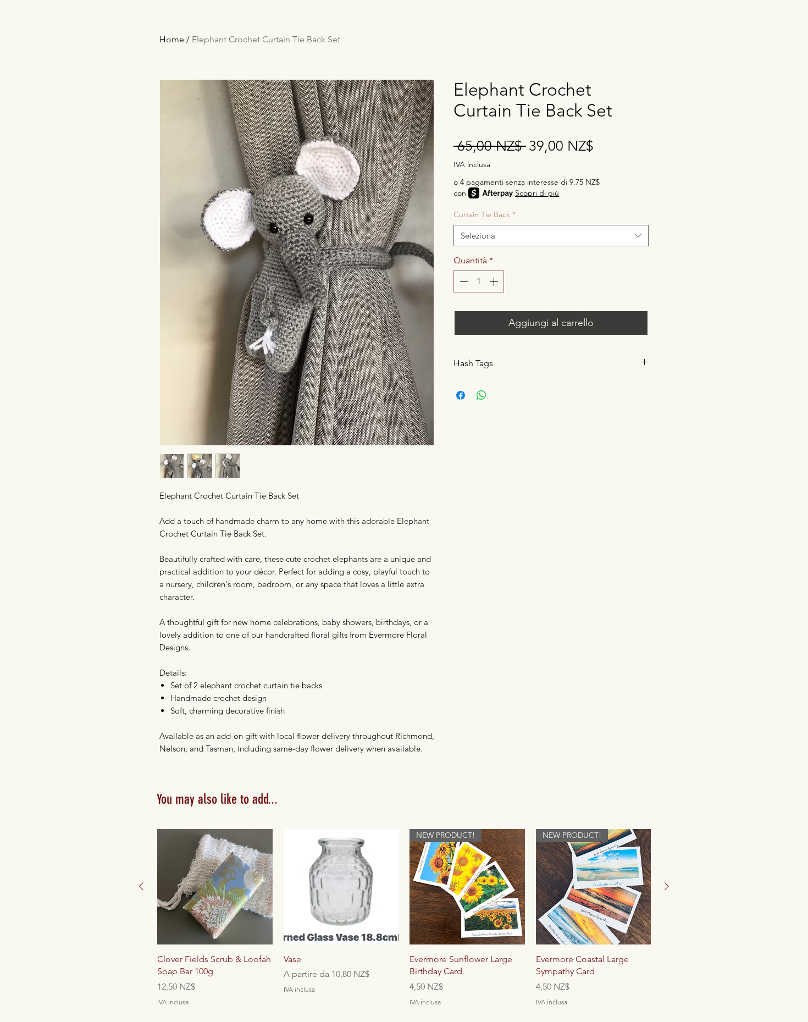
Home (171, 39)
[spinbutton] (479, 281)
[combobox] (551, 235)
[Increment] (494, 281)
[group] (404, 917)
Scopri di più (537, 193)
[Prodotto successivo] (666, 886)
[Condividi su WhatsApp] (481, 395)
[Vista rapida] (215, 886)
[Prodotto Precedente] (141, 886)
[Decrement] (463, 281)
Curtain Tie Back (484, 214)
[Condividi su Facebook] (460, 395)
